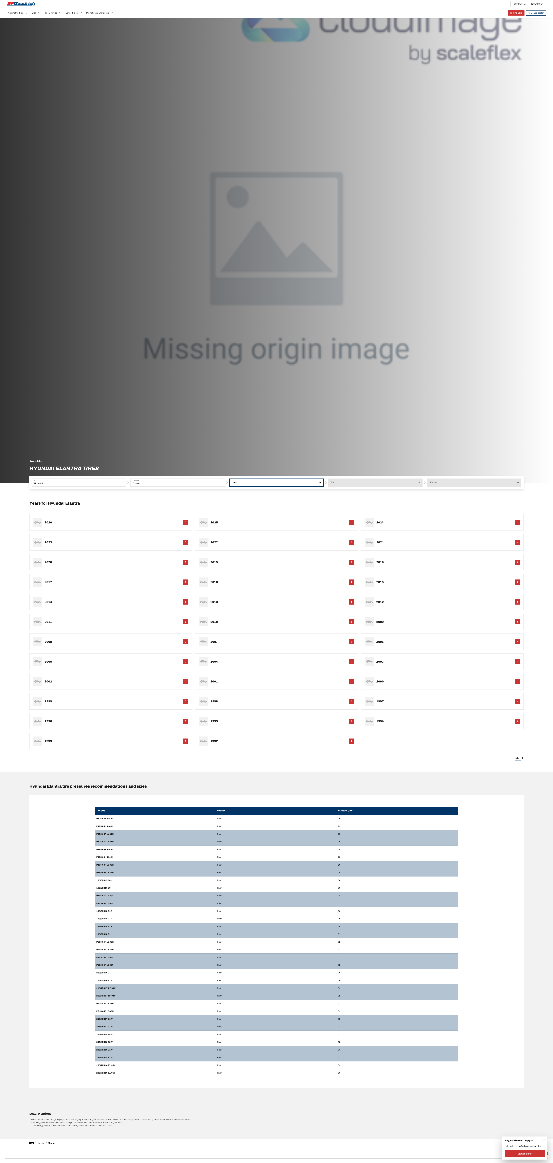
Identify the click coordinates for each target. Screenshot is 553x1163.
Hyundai (41, 1143)
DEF (517, 758)
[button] (122, 482)
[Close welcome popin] (544, 1140)
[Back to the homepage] (21, 4)
